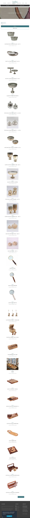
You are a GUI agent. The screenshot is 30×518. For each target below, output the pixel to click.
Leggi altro (4, 514)
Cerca (15, 26)
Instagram (17, 507)
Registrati (22, 5)
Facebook (17, 506)
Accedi (8, 5)
